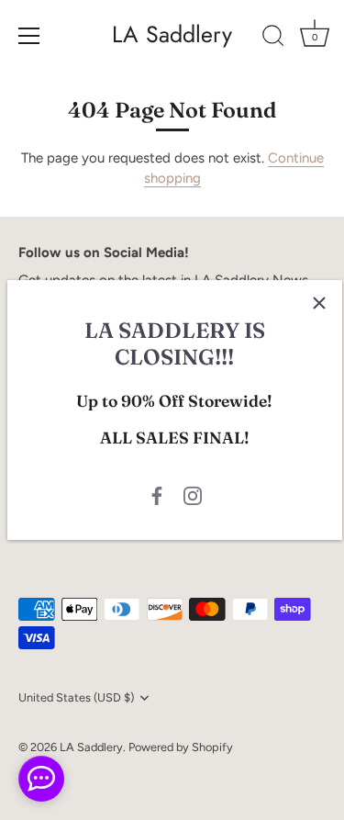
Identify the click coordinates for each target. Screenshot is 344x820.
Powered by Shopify (180, 747)
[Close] (319, 303)
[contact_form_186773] (41, 779)
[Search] (273, 38)
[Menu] (29, 36)
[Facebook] (157, 495)
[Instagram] (192, 495)
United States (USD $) (76, 697)
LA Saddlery (172, 34)
